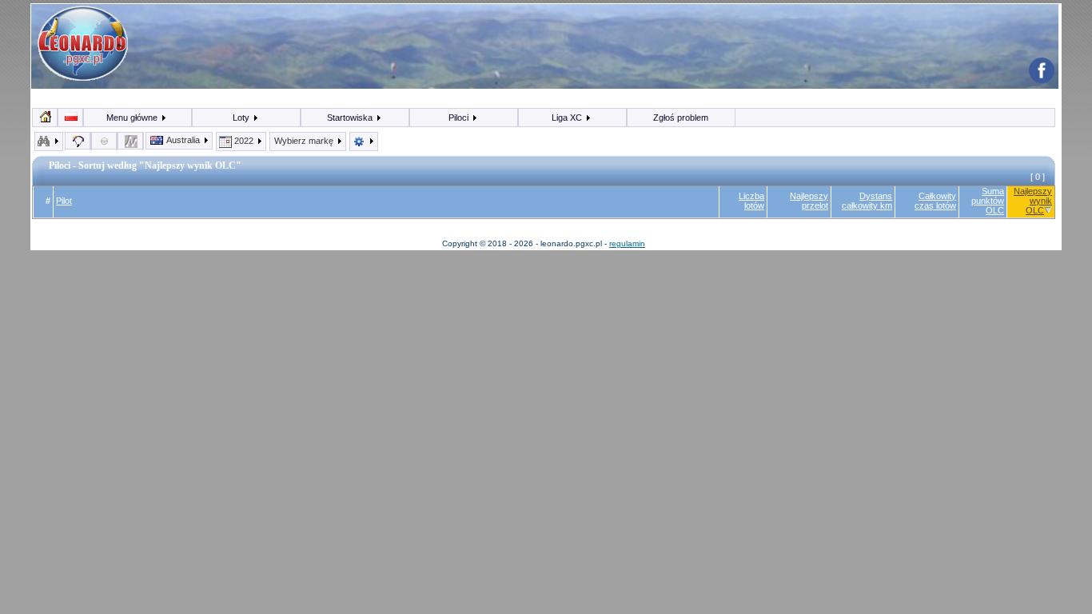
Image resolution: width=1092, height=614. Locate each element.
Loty (242, 117)
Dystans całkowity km (867, 200)
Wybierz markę (305, 141)
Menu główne (133, 117)
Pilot (64, 200)
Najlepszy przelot (809, 200)
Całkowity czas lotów (935, 200)
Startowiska (351, 117)
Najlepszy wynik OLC (1033, 200)
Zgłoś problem (680, 117)
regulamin (627, 243)
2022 (244, 141)
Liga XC (568, 117)
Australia (183, 140)
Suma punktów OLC (987, 200)
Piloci (459, 117)
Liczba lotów (751, 200)
